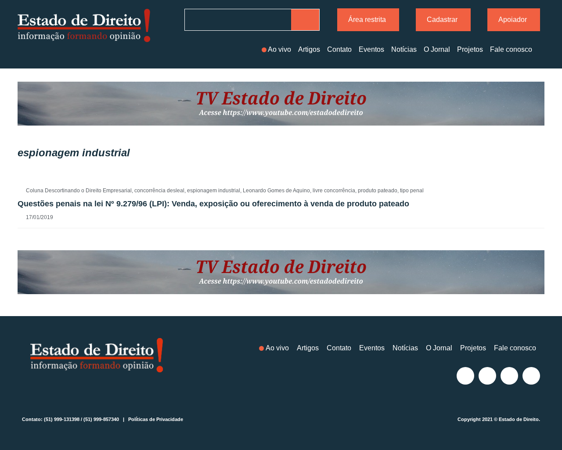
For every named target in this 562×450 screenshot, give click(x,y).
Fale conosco (511, 49)
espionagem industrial (213, 190)
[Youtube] (531, 376)
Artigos (309, 49)
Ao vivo (279, 49)
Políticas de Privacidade (155, 419)
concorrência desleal (159, 190)
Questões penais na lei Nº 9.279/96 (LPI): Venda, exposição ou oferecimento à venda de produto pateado (213, 203)
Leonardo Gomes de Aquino (276, 190)
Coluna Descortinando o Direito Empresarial (79, 190)
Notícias (404, 49)
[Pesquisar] (305, 19)
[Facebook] (487, 376)
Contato (339, 49)
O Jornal (437, 49)
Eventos (371, 49)
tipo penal (412, 190)
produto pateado (377, 190)
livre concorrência (334, 190)
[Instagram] (465, 376)
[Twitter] (509, 376)
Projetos (470, 49)
